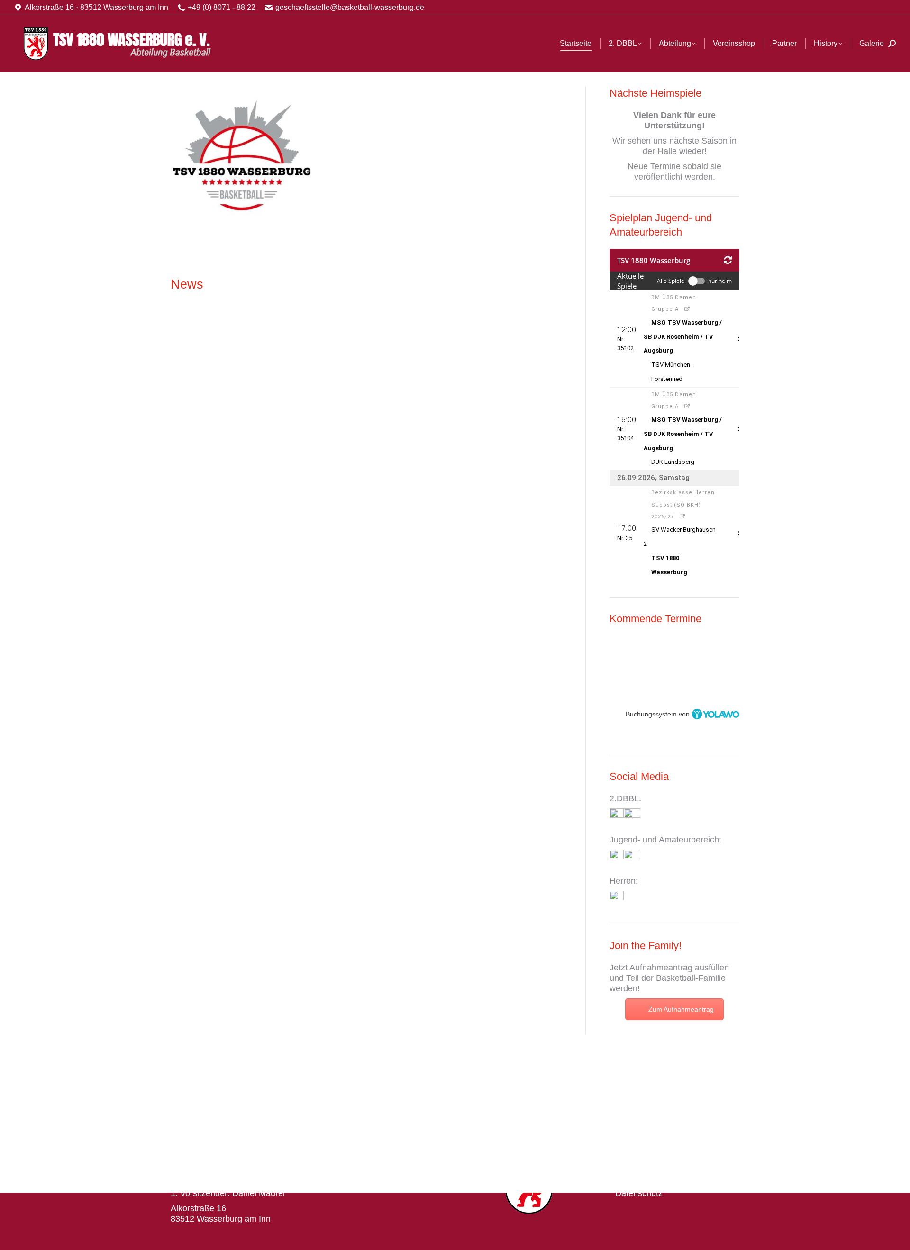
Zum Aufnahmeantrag (681, 1009)
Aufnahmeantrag (660, 967)
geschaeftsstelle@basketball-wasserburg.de (349, 7)
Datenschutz (639, 1193)
